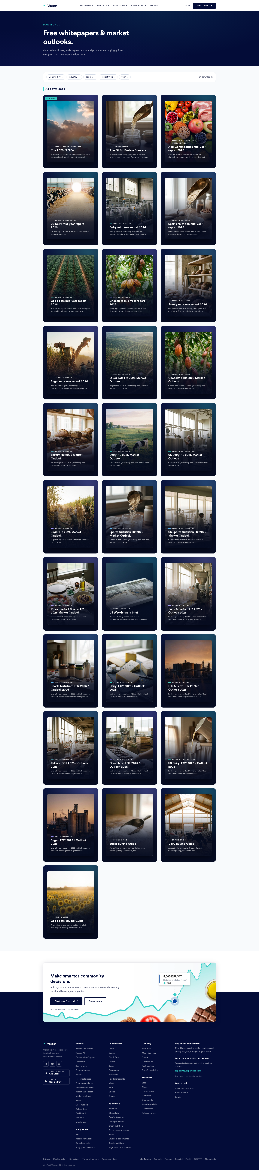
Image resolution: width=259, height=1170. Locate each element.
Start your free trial (65, 1001)
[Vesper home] (50, 5)
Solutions (119, 5)
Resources (137, 5)
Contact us (147, 1062)
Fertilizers (113, 1075)
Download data (83, 1143)
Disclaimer (74, 1159)
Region (89, 77)
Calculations (81, 1109)
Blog (144, 1083)
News (78, 1100)
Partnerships (148, 1066)
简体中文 (198, 1159)
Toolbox (80, 1118)
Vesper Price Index (84, 1049)
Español (179, 1159)
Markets (102, 5)
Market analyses (83, 1096)
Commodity (55, 77)
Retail (111, 1134)
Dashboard (81, 1113)
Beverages (114, 1070)
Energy (112, 1096)
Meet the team (149, 1053)
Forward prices (83, 1070)
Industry (73, 77)
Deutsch (157, 1159)
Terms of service (90, 1159)
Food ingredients (117, 1079)
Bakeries (113, 1109)
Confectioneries (116, 1117)
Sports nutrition (116, 1143)
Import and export (84, 1092)
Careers (146, 1057)
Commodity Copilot (85, 1057)
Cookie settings (109, 1159)
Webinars (146, 1096)
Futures (79, 1075)
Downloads (147, 1100)
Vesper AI (80, 1053)
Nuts (111, 1088)
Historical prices (83, 1079)
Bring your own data (85, 1147)
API (77, 1134)
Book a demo (95, 1001)
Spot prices (81, 1066)
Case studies (148, 1092)
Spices (112, 1092)
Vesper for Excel (84, 1139)
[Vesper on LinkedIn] (46, 1064)
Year (123, 77)
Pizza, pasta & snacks (119, 1130)
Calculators (147, 1109)
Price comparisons (84, 1083)
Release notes (149, 1113)
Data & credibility (150, 1070)
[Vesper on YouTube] (52, 1064)
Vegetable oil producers (120, 1147)
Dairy (111, 1049)
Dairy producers (116, 1122)
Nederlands (210, 1159)
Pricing (154, 5)
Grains (112, 1053)
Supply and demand (85, 1088)
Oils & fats (114, 1057)
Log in (186, 5)
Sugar (111, 1066)
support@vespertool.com (188, 1071)
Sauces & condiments (119, 1139)
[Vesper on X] (59, 1064)
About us (146, 1049)
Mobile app (81, 1122)
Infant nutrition (116, 1126)
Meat (111, 1083)
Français (168, 1159)
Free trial (202, 6)
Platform (85, 5)
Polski (188, 1159)
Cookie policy (59, 1159)
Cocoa (112, 1062)
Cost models (82, 1105)
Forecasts (80, 1062)
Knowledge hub (149, 1104)
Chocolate (114, 1113)
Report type (107, 77)
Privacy (46, 1159)
